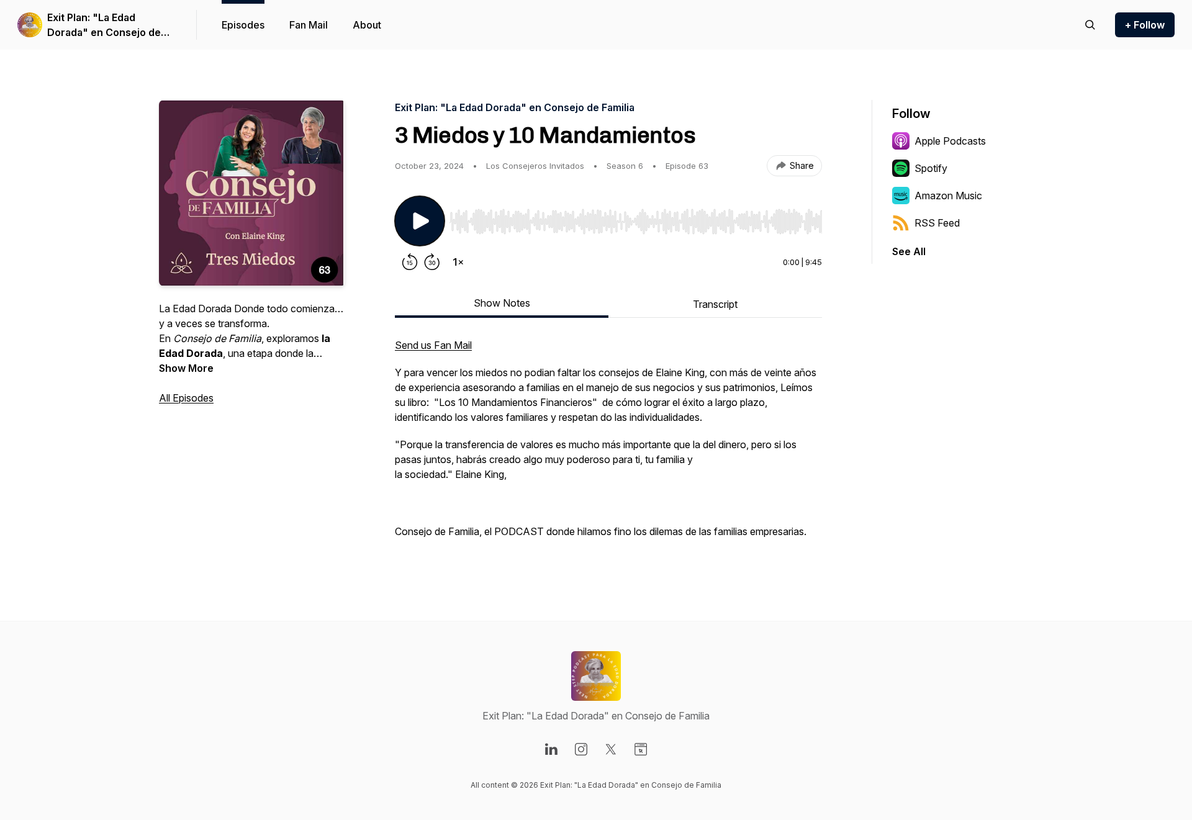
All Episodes (186, 398)
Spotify (930, 168)
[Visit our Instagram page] (581, 749)
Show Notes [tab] (502, 303)
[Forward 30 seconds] (432, 262)
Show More (186, 368)
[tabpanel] (608, 444)
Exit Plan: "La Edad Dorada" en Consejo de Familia (104, 25)
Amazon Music (948, 195)
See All (909, 251)
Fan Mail (308, 25)
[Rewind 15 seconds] (409, 262)
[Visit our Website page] (640, 749)
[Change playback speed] (458, 262)
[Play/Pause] (420, 221)
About (367, 25)
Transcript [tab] (715, 304)
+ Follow (1145, 25)
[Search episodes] (1090, 24)
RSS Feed (937, 223)
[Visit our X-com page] (611, 749)
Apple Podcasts (950, 141)
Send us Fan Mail (433, 345)
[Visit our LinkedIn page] (551, 749)
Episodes (243, 25)
